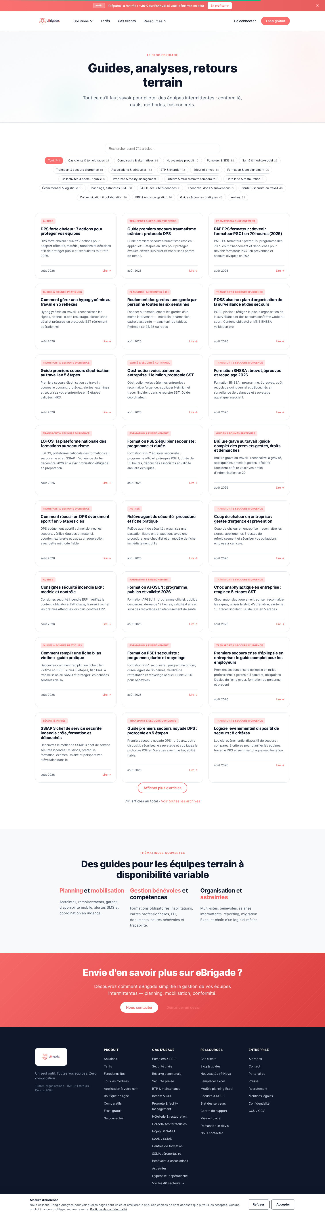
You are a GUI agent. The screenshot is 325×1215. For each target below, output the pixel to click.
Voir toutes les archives (180, 801)
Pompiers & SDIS (220, 160)
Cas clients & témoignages (88, 160)
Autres (238, 197)
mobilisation (107, 890)
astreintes (214, 897)
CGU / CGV (257, 1111)
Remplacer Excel (213, 1081)
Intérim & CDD (162, 1096)
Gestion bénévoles (155, 890)
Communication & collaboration (103, 197)
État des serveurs (213, 1103)
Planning (71, 890)
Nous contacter (139, 1007)
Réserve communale (166, 1073)
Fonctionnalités (114, 1073)
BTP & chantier (173, 169)
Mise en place (210, 1118)
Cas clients (127, 21)
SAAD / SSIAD (162, 1139)
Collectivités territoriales (169, 1124)
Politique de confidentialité (108, 1209)
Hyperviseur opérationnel (170, 1176)
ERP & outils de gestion (153, 197)
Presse (253, 1081)
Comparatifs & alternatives (137, 160)
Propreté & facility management (136, 179)
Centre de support (214, 1111)
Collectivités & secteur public (83, 179)
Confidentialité (259, 1103)
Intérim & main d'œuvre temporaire (193, 179)
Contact (254, 1066)
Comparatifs (113, 1103)
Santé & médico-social (259, 160)
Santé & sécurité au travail (262, 188)
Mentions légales (261, 1096)
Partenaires (257, 1073)
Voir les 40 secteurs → (168, 1183)
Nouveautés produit (182, 160)
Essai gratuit (275, 21)
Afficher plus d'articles (162, 788)
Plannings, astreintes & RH (111, 188)
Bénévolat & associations (170, 1161)
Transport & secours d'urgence (79, 169)
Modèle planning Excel (217, 1088)
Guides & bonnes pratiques (201, 197)
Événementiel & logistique (62, 188)
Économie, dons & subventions (210, 188)
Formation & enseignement (248, 169)
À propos (255, 1059)
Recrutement (258, 1088)
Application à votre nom (121, 1088)
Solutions (81, 21)
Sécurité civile (162, 1066)
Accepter (283, 1204)
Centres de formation (167, 1146)
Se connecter (245, 21)
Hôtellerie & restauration (245, 179)
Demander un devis (182, 1007)
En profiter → (220, 5)
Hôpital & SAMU (163, 1131)
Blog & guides (210, 1066)
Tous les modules (116, 1081)
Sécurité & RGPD (213, 1096)
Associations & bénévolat (131, 169)
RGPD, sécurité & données (160, 188)
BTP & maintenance (166, 1088)
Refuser (258, 1204)
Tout (54, 160)
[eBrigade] (49, 21)
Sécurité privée (206, 169)
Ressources (153, 21)
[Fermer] (317, 5)
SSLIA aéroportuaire (166, 1153)
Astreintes (159, 1168)
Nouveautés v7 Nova (216, 1073)
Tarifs (105, 21)
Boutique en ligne (116, 1096)
